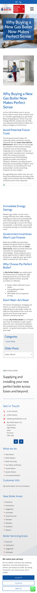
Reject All (18, 589)
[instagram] (16, 441)
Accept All (18, 577)
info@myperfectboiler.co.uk (16, 419)
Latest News (10, 341)
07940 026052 (12, 415)
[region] (18, 574)
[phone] (20, 2)
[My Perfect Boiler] (10, 370)
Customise (18, 583)
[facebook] (21, 441)
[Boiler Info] (6, 8)
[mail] (16, 2)
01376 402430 (12, 411)
